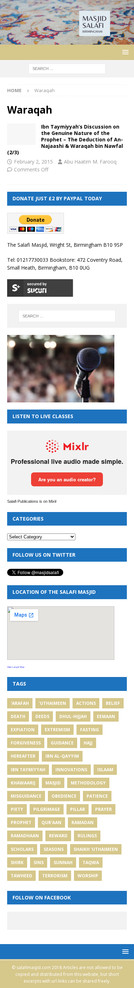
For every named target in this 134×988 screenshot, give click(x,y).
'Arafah (20, 703)
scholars (22, 849)
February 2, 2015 (33, 161)
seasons (54, 849)
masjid (53, 783)
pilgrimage (46, 809)
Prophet (21, 822)
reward (58, 836)
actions (86, 703)
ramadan (82, 822)
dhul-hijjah (73, 716)
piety (17, 809)
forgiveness (26, 743)
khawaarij (23, 783)
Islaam (105, 770)
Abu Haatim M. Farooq (90, 161)
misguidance (26, 796)
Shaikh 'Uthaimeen (96, 849)
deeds (42, 716)
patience (97, 796)
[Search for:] (67, 68)
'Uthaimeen (52, 703)
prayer (103, 809)
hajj (88, 743)
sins (39, 862)
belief (113, 703)
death (18, 716)
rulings (87, 836)
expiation (23, 730)
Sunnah (63, 862)
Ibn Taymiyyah (28, 770)
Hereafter (23, 756)
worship (88, 876)
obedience (63, 796)
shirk (17, 862)
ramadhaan (25, 836)
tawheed (21, 876)
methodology (88, 783)
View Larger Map (15, 667)
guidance (62, 743)
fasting (89, 730)
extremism (57, 730)
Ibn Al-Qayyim (62, 756)
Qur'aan (51, 822)
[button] (124, 51)
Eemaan (106, 716)
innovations (71, 770)
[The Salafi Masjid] (67, 40)
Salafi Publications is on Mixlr (32, 501)
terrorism (55, 876)
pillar (77, 809)
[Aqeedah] (21, 134)
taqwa (91, 862)
